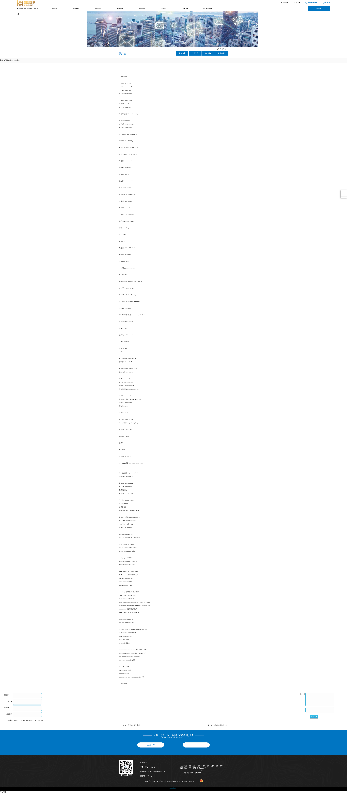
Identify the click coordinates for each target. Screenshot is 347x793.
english (327, 2)
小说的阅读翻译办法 (220, 725)
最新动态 (182, 53)
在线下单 (319, 8)
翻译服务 (76, 8)
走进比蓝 (54, 8)
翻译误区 (208, 53)
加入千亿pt (285, 2)
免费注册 (297, 2)
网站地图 (3, 792)
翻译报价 (120, 8)
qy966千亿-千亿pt (21, 11)
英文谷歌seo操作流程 (132, 725)
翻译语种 (98, 8)
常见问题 (221, 53)
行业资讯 (195, 53)
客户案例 (185, 8)
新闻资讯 (164, 8)
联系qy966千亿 (207, 8)
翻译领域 (142, 8)
